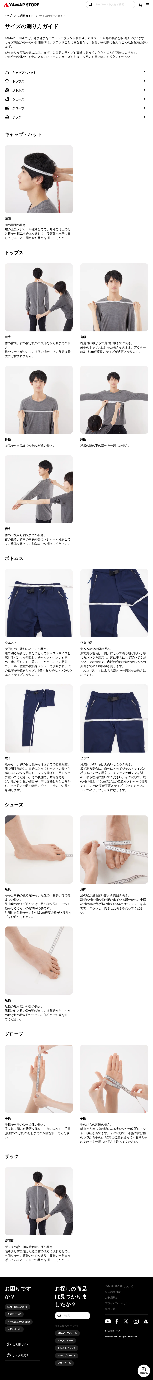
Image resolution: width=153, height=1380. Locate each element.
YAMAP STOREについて (119, 1286)
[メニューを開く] (148, 4)
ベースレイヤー (65, 1340)
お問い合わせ (14, 1329)
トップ (8, 15)
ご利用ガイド (25, 15)
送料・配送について (17, 1306)
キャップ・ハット (67, 1355)
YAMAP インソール (67, 1333)
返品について (14, 1314)
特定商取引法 (113, 1292)
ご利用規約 (111, 1297)
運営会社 (110, 1309)
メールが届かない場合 (18, 1321)
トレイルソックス (67, 1348)
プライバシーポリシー (118, 1303)
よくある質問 (21, 1355)
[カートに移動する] (140, 4)
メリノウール (64, 1363)
